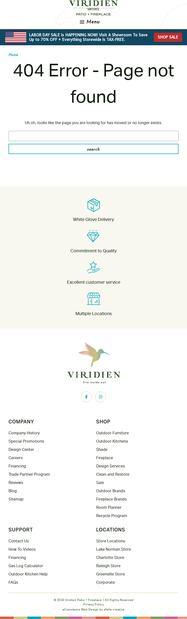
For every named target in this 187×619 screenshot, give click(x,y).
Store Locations (110, 541)
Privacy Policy (93, 604)
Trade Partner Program (29, 474)
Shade (102, 449)
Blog (13, 491)
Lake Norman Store (113, 549)
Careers (16, 457)
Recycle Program (111, 515)
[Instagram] (100, 396)
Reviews (16, 482)
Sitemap (16, 499)
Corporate (105, 582)
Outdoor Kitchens (112, 441)
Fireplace (104, 457)
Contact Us (19, 541)
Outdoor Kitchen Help (28, 574)
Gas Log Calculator (26, 566)
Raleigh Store (108, 566)
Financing (17, 466)
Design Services (110, 466)
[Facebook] (86, 396)
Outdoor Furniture (112, 433)
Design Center (21, 449)
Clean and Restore (112, 474)
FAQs (13, 582)
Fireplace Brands (111, 499)
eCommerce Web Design (81, 609)
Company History (24, 433)
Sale (100, 482)
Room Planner (109, 507)
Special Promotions (26, 441)
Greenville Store (110, 574)
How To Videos (22, 549)
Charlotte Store (110, 557)
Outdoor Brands (110, 491)
